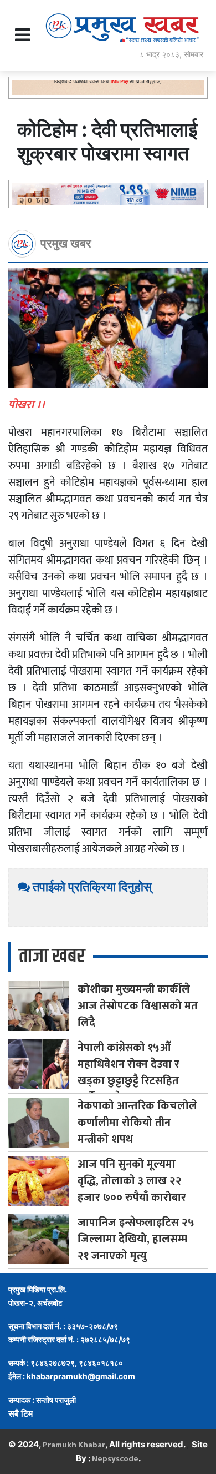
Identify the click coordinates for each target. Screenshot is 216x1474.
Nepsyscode (115, 1459)
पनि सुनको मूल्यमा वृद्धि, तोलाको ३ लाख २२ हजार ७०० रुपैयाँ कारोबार (132, 1181)
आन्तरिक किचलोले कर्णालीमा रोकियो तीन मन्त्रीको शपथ (137, 1122)
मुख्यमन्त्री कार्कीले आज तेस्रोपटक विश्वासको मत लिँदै (138, 1006)
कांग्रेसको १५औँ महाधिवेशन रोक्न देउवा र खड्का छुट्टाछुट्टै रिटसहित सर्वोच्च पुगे (128, 1072)
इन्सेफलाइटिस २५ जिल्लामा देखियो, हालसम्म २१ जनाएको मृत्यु (136, 1239)
